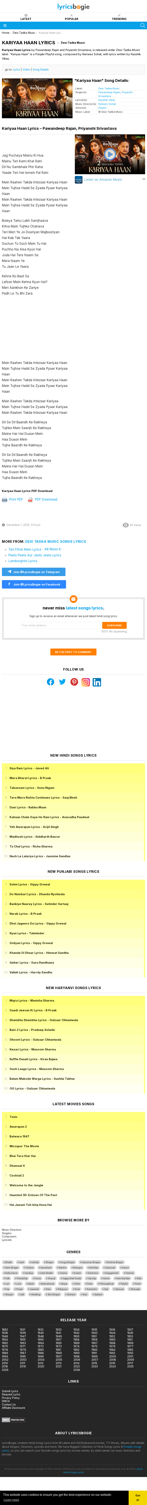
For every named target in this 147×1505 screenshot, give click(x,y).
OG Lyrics (32, 1088)
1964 (41, 1343)
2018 (5, 1366)
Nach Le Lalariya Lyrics (40, 856)
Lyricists (7, 1239)
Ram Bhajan (11, 1267)
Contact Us (9, 1404)
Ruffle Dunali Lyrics (33, 1059)
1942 (76, 1332)
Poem (138, 1283)
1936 (112, 1329)
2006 (77, 1359)
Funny (37, 1278)
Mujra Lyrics (32, 1000)
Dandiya (28, 1273)
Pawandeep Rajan (109, 92)
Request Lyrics (11, 1394)
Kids (139, 1278)
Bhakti (8, 1262)
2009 (130, 1359)
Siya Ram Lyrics (29, 768)
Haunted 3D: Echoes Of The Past (33, 1195)
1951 (94, 1336)
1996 (41, 1356)
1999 (94, 1356)
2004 (41, 1359)
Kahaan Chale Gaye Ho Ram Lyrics (49, 817)
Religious (63, 1289)
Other (77, 1283)
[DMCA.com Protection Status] (13, 1421)
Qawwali (34, 1289)
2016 (112, 1363)
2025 (130, 1366)
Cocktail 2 (17, 1175)
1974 (76, 1346)
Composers (9, 1236)
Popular (71, 19)
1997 (59, 1356)
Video (26, 69)
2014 (76, 1363)
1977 (130, 1346)
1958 (76, 1339)
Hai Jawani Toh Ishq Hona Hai (31, 1205)
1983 (94, 1349)
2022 (77, 1366)
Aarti (21, 1262)
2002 (5, 1359)
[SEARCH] (142, 25)
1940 (41, 1332)
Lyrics (16, 69)
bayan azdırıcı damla (35, 1308)
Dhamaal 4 (17, 1166)
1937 (130, 1329)
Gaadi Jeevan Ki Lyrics (33, 1010)
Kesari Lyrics (33, 1049)
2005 (59, 1359)
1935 (94, 1329)
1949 (59, 1336)
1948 (41, 1336)
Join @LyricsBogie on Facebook (36, 584)
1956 (41, 1339)
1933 (58, 1329)
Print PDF (15, 499)
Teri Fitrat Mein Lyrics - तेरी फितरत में (34, 549)
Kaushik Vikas (106, 99)
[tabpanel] (38, 310)
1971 (22, 1346)
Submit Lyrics (10, 1391)
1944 (112, 1332)
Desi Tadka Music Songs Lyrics (55, 542)
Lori (7, 1283)
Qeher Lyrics (32, 962)
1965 (59, 1343)
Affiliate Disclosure (13, 1407)
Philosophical (107, 1283)
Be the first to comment (73, 652)
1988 (41, 1353)
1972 (41, 1346)
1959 (94, 1339)
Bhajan (49, 1262)
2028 (77, 1369)
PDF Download (45, 499)
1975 (94, 1346)
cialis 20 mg (7, 1308)
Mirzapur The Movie (24, 1146)
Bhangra (77, 1267)
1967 (94, 1343)
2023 (94, 1366)
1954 (5, 1339)
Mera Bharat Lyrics (30, 778)
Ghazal (51, 1278)
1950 (76, 1336)
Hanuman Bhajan (91, 1262)
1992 (112, 1353)
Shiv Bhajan (53, 1294)
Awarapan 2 (18, 1126)
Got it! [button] (138, 1498)
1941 (58, 1332)
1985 (130, 1349)
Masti (31, 1283)
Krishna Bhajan (115, 1262)
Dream (77, 1273)
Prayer (19, 1289)
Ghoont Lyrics (35, 1039)
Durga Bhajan (67, 1262)
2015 (94, 1363)
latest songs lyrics (84, 607)
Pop (7, 1289)
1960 (112, 1339)
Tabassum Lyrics (32, 788)
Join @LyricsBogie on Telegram (36, 572)
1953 (130, 1336)
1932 (40, 1329)
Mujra (64, 1283)
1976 (112, 1346)
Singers (6, 1233)
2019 (23, 1366)
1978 (5, 1349)
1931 (22, 1329)
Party (89, 1283)
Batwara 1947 (19, 1136)
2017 (130, 1363)
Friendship (22, 1278)
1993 (130, 1353)
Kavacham (46, 1267)
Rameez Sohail (107, 103)
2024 (112, 1366)
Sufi (22, 1294)
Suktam (98, 1294)
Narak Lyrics (26, 913)
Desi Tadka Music (109, 88)
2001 (130, 1356)
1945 (130, 1332)
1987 (23, 1353)
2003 (23, 1359)
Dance (125, 1267)
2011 (22, 1363)
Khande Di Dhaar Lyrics (39, 953)
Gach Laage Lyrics (37, 1069)
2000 (112, 1356)
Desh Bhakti (46, 1273)
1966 (77, 1343)
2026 (5, 1369)
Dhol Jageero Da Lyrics (38, 923)
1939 (23, 1332)
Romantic (92, 1289)
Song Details (41, 69)
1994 (5, 1356)
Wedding (35, 1294)
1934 (76, 1329)
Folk (7, 1278)
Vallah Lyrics (31, 972)
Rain (48, 1289)
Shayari (9, 1294)
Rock (77, 1289)
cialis (19, 1308)
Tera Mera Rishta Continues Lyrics (43, 797)
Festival (130, 1273)
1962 (5, 1343)
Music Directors (11, 1229)
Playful (102, 107)
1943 (94, 1332)
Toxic (13, 1117)
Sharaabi (135, 1289)
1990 (77, 1353)
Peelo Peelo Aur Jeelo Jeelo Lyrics (34, 555)
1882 (5, 1329)
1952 (112, 1336)
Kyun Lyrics (27, 933)
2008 (112, 1359)
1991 (94, 1353)
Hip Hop (92, 1278)
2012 (40, 1363)
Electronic (93, 1273)
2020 (41, 1366)
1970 (5, 1346)
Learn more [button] (11, 1500)
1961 (130, 1339)
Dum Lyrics (28, 807)
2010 (5, 1363)
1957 (59, 1339)
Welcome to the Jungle (26, 1185)
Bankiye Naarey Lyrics (39, 904)
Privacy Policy (11, 1397)
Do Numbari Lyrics (37, 894)
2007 (94, 1359)
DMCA (6, 1401)
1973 (59, 1346)
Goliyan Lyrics (31, 943)
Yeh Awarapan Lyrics (34, 827)
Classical (110, 1267)
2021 (58, 1366)
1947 (23, 1336)
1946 (5, 1336)
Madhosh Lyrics (35, 836)
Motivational (47, 1283)
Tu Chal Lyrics (31, 846)
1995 (23, 1356)
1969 (130, 1343)
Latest (25, 19)
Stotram (71, 1294)
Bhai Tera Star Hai (23, 1156)
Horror (106, 1278)
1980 (41, 1349)
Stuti (84, 1294)
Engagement (111, 1273)
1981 (58, 1349)
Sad (106, 1289)
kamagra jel (67, 1308)
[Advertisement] (38, 330)
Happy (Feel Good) (71, 1278)
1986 (5, 1353)
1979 (23, 1349)
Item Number (123, 1278)
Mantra (62, 1267)
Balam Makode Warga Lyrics (42, 1079)
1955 (23, 1339)
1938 (5, 1332)
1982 (76, 1349)
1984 (112, 1349)
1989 (59, 1353)
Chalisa (29, 1267)
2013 (58, 1363)
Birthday (93, 1267)
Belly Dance (11, 1273)
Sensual (119, 1289)
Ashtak (35, 1262)
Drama (63, 1273)
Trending (119, 19)
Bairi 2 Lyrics (32, 1030)
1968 (112, 1343)
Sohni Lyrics (30, 884)
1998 (77, 1356)
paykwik (54, 1308)
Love (18, 1283)
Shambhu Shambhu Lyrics (44, 1020)
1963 (23, 1343)
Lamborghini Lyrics (22, 561)
